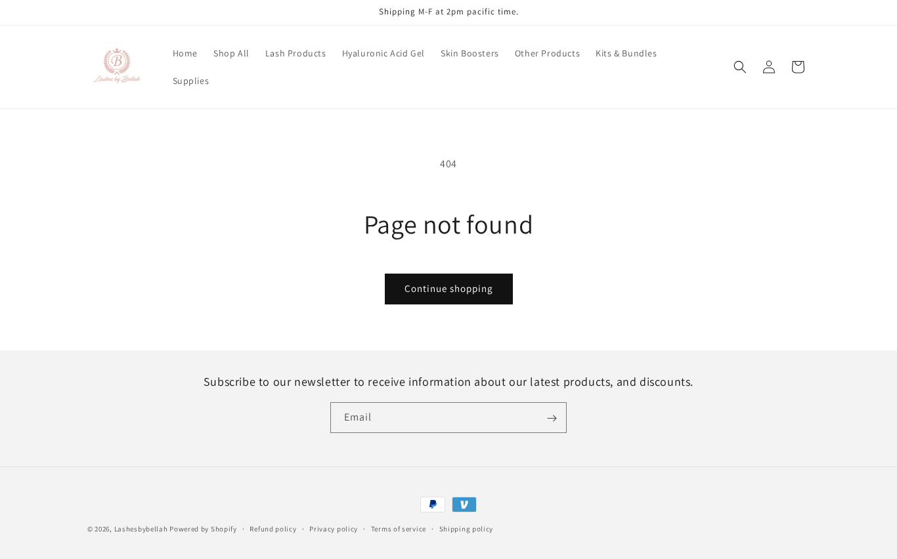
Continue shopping (449, 288)
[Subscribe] (551, 418)
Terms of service (398, 528)
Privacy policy (333, 528)
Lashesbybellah (141, 528)
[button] (740, 66)
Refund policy (273, 528)
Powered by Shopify (203, 528)
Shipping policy (466, 528)
